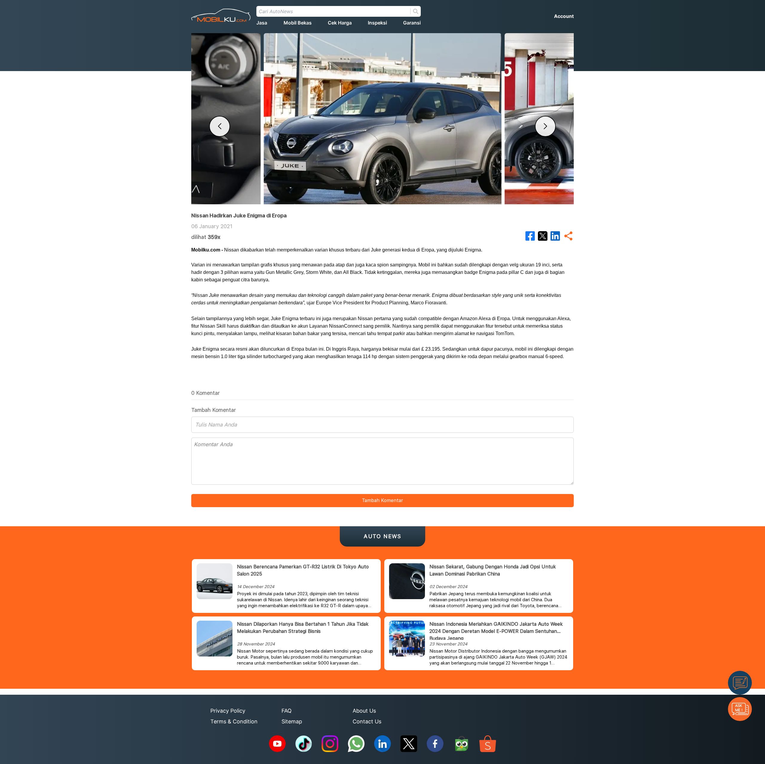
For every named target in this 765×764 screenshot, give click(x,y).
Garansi (412, 23)
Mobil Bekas (298, 23)
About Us (364, 711)
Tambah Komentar (382, 500)
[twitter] (542, 236)
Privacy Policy (227, 711)
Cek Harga (340, 23)
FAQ (286, 711)
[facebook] (530, 236)
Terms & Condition (234, 721)
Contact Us (367, 721)
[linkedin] (555, 236)
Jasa (261, 23)
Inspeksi (377, 23)
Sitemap (291, 721)
